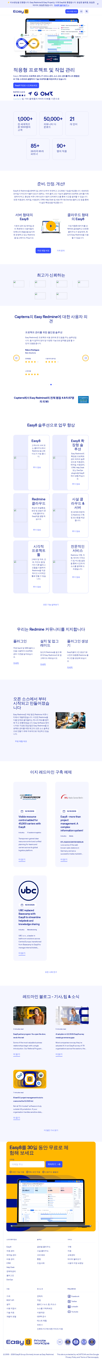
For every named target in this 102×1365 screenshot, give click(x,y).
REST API (10, 1300)
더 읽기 (22, 859)
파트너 (40, 1325)
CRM (9, 1263)
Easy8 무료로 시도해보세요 (26, 85)
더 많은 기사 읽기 (51, 1130)
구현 (69, 1247)
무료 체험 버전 (72, 11)
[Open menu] (86, 11)
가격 (8, 1296)
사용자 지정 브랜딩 (75, 1263)
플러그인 (10, 1275)
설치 (8, 1304)
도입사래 (40, 1263)
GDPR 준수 (41, 1316)
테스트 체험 (42, 1321)
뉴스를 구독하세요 (44, 1308)
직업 (39, 1300)
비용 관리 (10, 1259)
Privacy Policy (71, 1357)
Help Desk (10, 1267)
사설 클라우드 (43, 1251)
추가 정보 (37, 467)
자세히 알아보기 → (61, 5)
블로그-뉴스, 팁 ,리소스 (46, 1304)
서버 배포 (41, 1255)
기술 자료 (10, 1312)
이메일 (12, 1159)
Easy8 (9, 1247)
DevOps (10, 1280)
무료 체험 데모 (21, 741)
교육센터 (71, 1255)
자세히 (16, 663)
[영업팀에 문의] (81, 11)
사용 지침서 (11, 1308)
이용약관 (40, 1312)
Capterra (17, 99)
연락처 (40, 1296)
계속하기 (52, 1164)
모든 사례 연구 (51, 972)
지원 (69, 1251)
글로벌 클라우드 (43, 1247)
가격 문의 (61, 250)
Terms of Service (87, 1357)
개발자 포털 (11, 1316)
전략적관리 (11, 1271)
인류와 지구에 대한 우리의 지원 (50, 1329)
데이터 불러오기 (74, 1259)
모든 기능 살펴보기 (51, 605)
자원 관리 (10, 1251)
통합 (39, 1259)
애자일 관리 (11, 1255)
